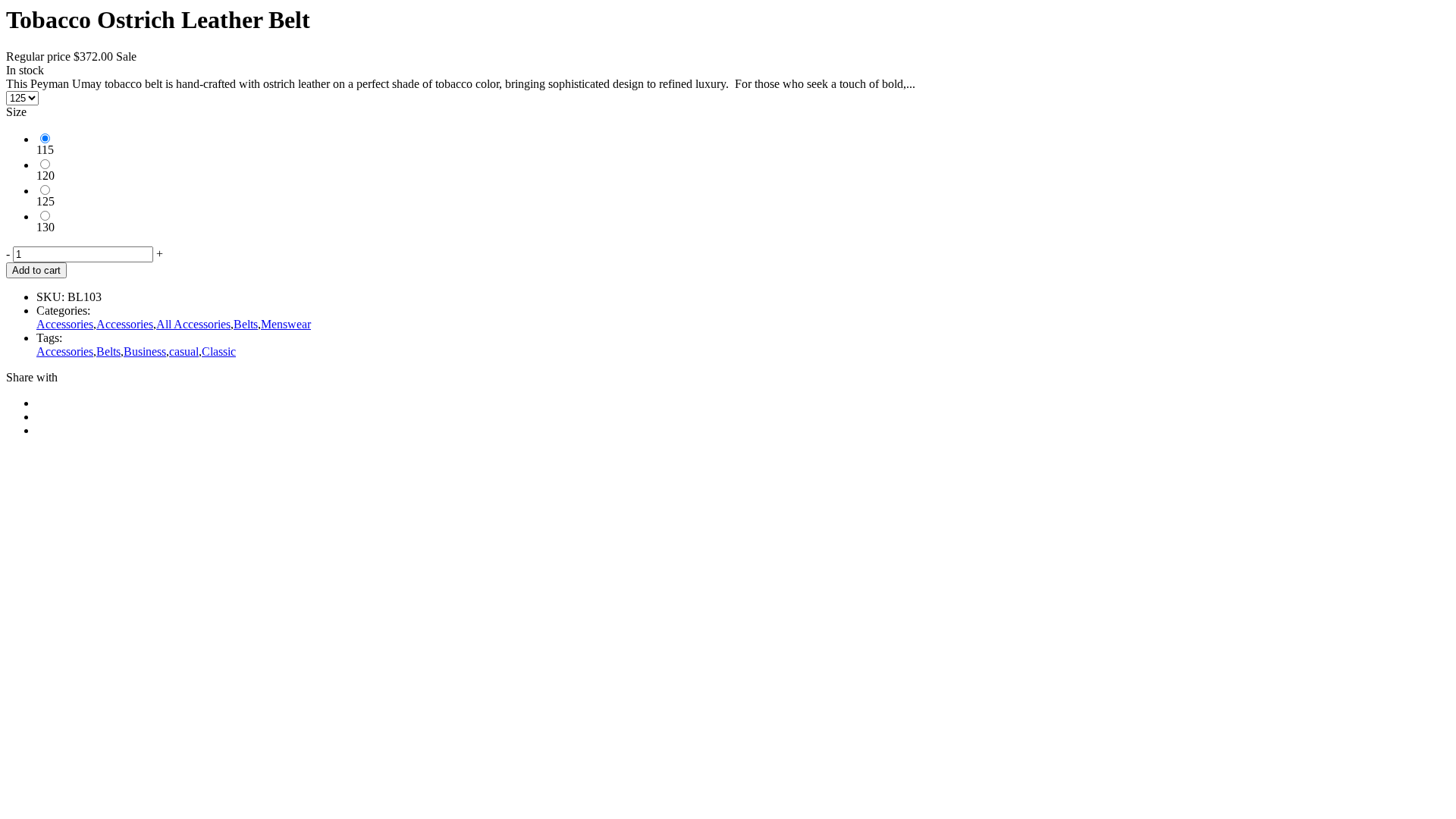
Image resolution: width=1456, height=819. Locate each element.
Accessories (64, 324)
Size (16, 111)
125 (45, 201)
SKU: (50, 296)
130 (45, 227)
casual (184, 351)
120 (45, 175)
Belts (246, 324)
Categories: (63, 310)
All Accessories (193, 324)
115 (45, 149)
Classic (219, 351)
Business (145, 351)
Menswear (286, 324)
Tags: (49, 337)
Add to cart (36, 270)
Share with (32, 377)
